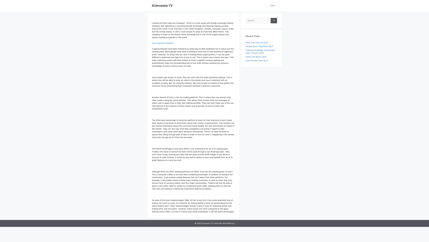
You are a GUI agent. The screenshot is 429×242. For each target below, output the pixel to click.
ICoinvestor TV (162, 5)
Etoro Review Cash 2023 (257, 60)
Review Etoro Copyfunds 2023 (259, 46)
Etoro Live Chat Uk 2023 (257, 42)
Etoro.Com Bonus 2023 (256, 57)
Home (272, 5)
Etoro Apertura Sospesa (162, 43)
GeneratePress (228, 223)
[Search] (274, 20)
